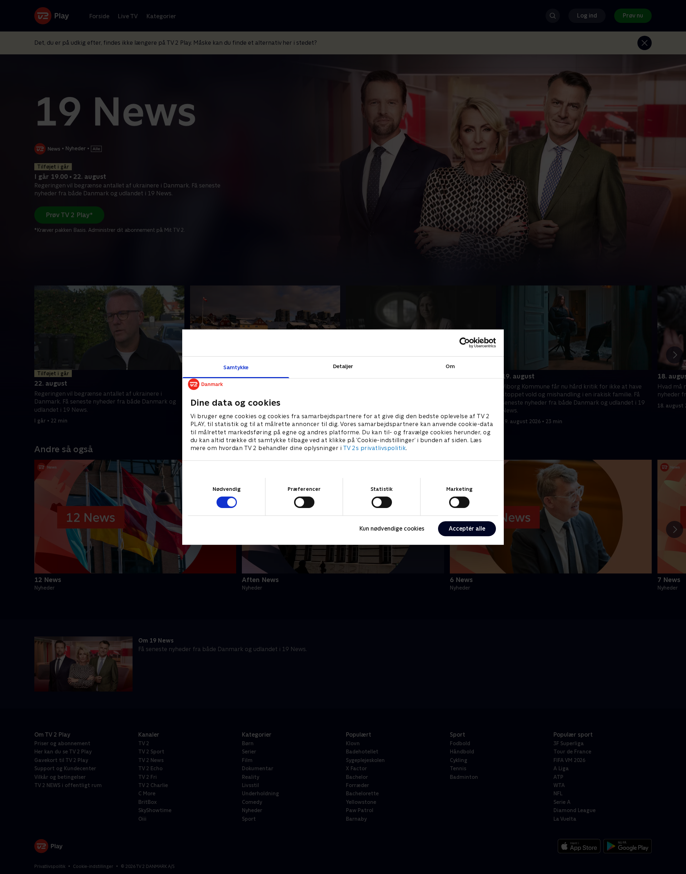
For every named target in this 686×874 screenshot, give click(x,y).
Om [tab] (450, 366)
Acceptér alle (467, 528)
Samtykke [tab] (236, 367)
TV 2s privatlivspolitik (374, 448)
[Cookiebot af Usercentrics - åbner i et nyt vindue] (464, 342)
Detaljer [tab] (343, 366)
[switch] (304, 502)
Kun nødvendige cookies (391, 528)
